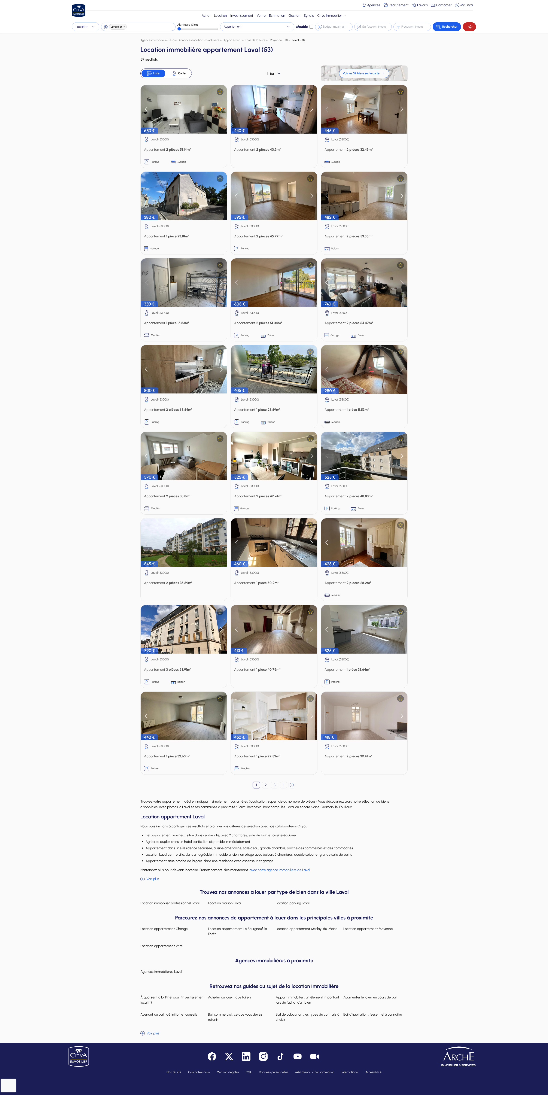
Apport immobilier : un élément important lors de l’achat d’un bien (307, 999)
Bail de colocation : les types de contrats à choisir (307, 1017)
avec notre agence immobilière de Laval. (280, 870)
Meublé (302, 27)
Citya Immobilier (329, 15)
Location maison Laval (224, 903)
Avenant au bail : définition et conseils (168, 1014)
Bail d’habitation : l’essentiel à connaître (372, 1014)
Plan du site (174, 1072)
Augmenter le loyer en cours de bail (370, 997)
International (350, 1072)
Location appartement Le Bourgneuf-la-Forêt (238, 931)
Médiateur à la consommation (315, 1072)
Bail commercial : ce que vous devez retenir (235, 1017)
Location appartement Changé (164, 929)
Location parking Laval (293, 903)
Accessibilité (373, 1072)
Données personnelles (273, 1072)
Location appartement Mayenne (368, 929)
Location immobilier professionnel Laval (170, 903)
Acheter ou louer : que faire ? (229, 997)
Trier (271, 73)
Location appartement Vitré (161, 946)
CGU (249, 1072)
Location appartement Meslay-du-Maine (307, 929)
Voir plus (152, 879)
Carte (182, 73)
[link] (364, 73)
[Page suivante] (283, 785)
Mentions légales (228, 1072)
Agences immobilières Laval (161, 972)
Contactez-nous (199, 1072)
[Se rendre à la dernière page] (292, 785)
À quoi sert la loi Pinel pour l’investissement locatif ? (172, 999)
